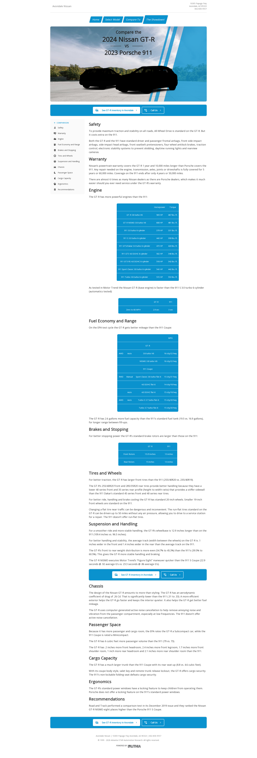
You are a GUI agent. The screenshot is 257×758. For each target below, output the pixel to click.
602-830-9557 (201, 8)
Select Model (112, 19)
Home (96, 19)
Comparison (63, 123)
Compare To (133, 19)
